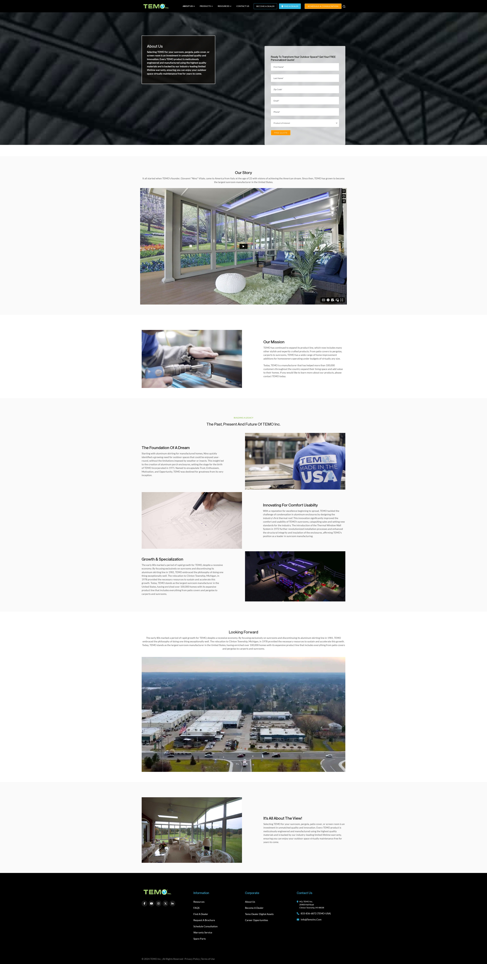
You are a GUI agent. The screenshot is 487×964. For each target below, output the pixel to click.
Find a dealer (200, 914)
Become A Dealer (265, 6)
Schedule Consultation (205, 926)
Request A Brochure (204, 920)
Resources (198, 901)
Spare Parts (199, 938)
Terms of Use (208, 959)
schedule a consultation (323, 6)
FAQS (196, 907)
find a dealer (290, 6)
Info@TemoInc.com (311, 919)
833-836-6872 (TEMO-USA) (315, 913)
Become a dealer (254, 907)
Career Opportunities (256, 920)
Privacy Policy (192, 959)
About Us (250, 901)
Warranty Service (202, 932)
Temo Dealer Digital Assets (259, 914)
